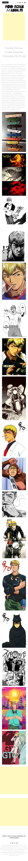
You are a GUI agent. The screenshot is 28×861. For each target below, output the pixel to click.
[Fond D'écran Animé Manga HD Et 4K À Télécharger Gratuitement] (14, 11)
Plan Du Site (6, 836)
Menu (6, 2)
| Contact (14, 836)
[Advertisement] (14, 27)
